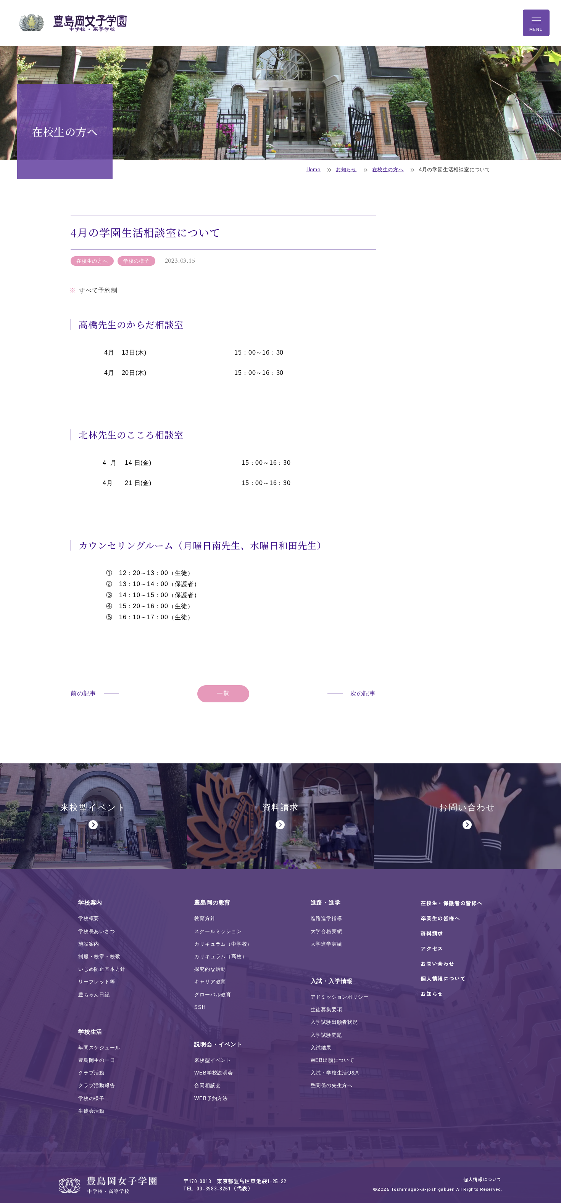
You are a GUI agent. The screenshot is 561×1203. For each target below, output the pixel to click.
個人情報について (482, 1179)
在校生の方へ (388, 169)
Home (313, 169)
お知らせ (346, 169)
